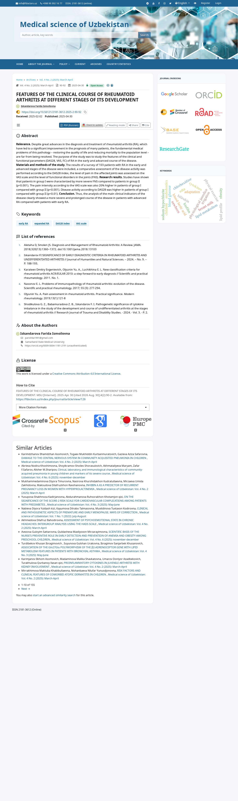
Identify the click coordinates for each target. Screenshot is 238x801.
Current (80, 64)
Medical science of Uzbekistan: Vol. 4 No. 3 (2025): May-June (83, 504)
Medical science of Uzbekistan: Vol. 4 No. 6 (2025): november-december (95, 539)
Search (144, 35)
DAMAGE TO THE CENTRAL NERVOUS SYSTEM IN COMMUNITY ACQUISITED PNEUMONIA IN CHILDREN (84, 458)
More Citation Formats (33, 407)
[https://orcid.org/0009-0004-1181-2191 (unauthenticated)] (18, 106)
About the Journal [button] (40, 64)
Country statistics (119, 64)
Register (205, 3)
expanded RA (41, 223)
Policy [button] (63, 64)
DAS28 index (63, 223)
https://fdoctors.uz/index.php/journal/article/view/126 (51, 399)
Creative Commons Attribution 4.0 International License (86, 373)
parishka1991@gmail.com (39, 337)
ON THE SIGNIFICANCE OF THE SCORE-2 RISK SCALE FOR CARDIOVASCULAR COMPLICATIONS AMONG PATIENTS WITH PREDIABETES (84, 500)
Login (218, 3)
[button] (182, 3)
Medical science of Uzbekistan (74, 24)
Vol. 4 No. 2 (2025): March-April (56, 79)
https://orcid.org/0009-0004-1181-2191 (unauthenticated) (55, 345)
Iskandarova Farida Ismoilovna (38, 106)
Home (19, 64)
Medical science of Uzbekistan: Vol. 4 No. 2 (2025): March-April (59, 462)
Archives (96, 64)
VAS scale (81, 223)
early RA (23, 223)
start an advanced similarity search (54, 595)
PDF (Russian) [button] (70, 125)
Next (25, 588)
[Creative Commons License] (110, 85)
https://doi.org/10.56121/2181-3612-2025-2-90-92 (51, 112)
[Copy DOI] (85, 112)
